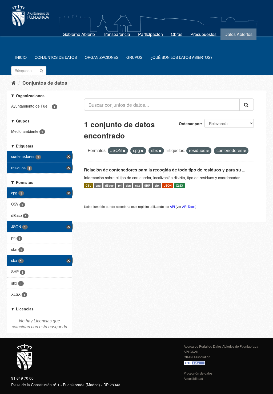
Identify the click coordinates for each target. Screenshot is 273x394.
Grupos (134, 57)
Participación (150, 34)
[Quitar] (124, 151)
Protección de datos (198, 373)
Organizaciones (101, 57)
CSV (88, 185)
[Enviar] (41, 70)
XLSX (179, 185)
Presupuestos (203, 34)
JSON (168, 185)
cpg (98, 185)
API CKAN (191, 351)
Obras (176, 34)
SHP (147, 185)
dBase (109, 185)
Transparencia (116, 34)
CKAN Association (197, 357)
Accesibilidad (193, 378)
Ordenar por (190, 123)
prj (120, 185)
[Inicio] (13, 82)
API (172, 206)
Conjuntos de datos (56, 57)
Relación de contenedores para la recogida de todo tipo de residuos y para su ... (164, 170)
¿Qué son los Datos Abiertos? (181, 57)
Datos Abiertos (238, 34)
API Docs (188, 206)
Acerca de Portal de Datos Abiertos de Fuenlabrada (221, 346)
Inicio (21, 57)
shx (157, 185)
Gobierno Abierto (79, 34)
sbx (137, 185)
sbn (128, 185)
